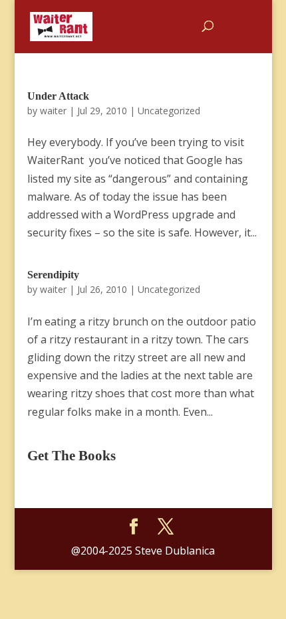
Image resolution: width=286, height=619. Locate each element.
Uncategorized (169, 110)
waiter (53, 110)
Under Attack (58, 96)
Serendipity (53, 274)
